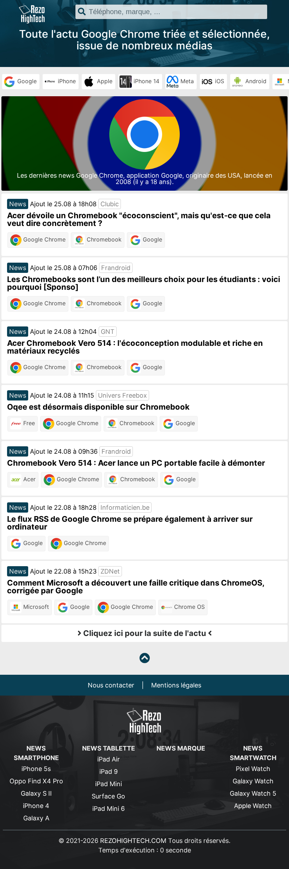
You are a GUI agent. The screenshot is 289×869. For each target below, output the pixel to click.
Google (26, 81)
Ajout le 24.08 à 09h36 (64, 451)
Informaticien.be (124, 507)
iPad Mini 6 (108, 808)
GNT (108, 331)
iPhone (66, 81)
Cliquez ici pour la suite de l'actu (144, 633)
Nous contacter (111, 685)
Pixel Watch (253, 768)
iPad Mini (108, 784)
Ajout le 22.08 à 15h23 (63, 571)
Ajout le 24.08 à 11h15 (62, 395)
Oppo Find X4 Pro (36, 781)
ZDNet (110, 571)
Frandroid (115, 267)
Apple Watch (253, 805)
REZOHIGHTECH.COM (133, 840)
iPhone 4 (36, 805)
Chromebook (103, 239)
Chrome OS (188, 606)
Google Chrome (43, 239)
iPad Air (108, 759)
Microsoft (35, 606)
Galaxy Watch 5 (253, 793)
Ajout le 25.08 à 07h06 (63, 267)
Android (255, 81)
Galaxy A (36, 818)
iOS (218, 81)
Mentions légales (176, 685)
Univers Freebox (122, 395)
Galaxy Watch (253, 781)
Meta (186, 81)
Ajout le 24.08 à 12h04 (63, 331)
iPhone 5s (36, 768)
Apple (103, 81)
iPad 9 (108, 771)
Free (28, 423)
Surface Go (108, 796)
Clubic (109, 204)
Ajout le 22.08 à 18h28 (63, 507)
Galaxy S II (36, 793)
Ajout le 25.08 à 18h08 (63, 204)
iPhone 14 (145, 81)
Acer (28, 479)
